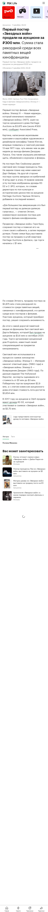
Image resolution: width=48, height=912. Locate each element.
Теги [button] (13, 436)
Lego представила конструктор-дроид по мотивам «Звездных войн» (28, 417)
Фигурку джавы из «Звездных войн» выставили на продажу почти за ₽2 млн (28, 482)
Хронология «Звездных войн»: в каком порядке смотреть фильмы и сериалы (28, 494)
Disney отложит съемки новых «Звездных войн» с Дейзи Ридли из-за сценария (28, 459)
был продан (35, 332)
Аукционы (7, 25)
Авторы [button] (6, 436)
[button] (24, 516)
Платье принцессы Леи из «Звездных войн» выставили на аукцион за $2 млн (29, 470)
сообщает (14, 129)
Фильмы (16, 464)
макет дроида (10, 401)
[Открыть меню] (43, 3)
